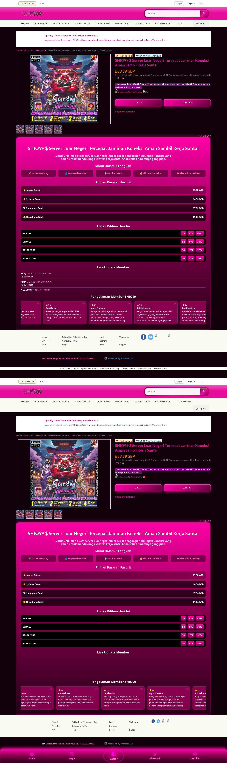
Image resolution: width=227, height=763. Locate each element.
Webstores (124, 337)
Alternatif (155, 758)
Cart (202, 3)
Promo (32, 758)
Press (101, 344)
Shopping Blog (80, 337)
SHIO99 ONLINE (82, 23)
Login (72, 758)
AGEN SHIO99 (40, 23)
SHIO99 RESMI (102, 23)
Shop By (200, 23)
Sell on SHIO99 (27, 3)
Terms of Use (160, 368)
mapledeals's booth (54, 40)
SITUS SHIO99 (184, 401)
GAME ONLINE (40, 50)
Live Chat (195, 758)
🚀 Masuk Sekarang (38, 173)
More (179, 23)
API (44, 344)
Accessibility (128, 368)
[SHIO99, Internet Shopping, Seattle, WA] (164, 358)
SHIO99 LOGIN (143, 23)
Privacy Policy (144, 368)
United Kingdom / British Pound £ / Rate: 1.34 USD (70, 358)
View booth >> (159, 40)
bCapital (122, 344)
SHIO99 (25, 23)
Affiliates (46, 341)
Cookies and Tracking (109, 368)
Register (191, 3)
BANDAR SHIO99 (61, 23)
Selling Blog (67, 337)
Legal (101, 337)
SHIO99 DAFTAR (163, 23)
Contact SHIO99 (69, 341)
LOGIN (138, 102)
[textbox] (173, 14)
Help (42, 3)
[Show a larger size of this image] (20, 129)
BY (201, 135)
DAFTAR (187, 102)
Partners (103, 341)
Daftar (113, 759)
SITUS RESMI (28, 50)
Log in (179, 3)
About (45, 337)
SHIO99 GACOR (122, 23)
